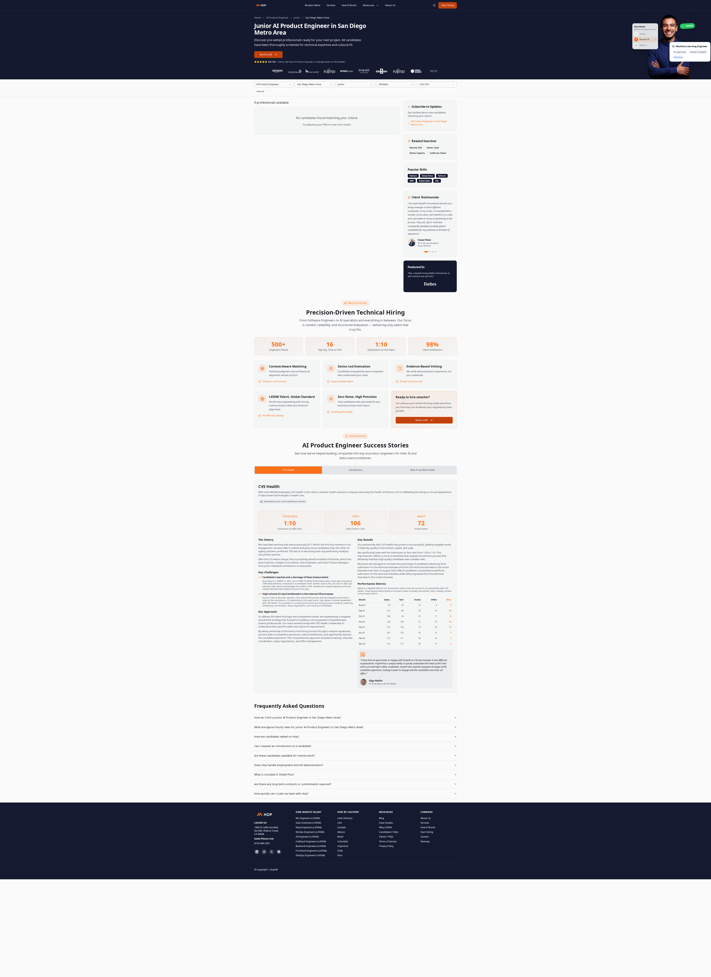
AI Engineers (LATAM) (307, 836)
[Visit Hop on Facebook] (279, 852)
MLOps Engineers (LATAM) (310, 832)
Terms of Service (388, 841)
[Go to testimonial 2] (430, 251)
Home (257, 17)
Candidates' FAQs (388, 832)
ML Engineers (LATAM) (308, 818)
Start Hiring (447, 5)
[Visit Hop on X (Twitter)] (271, 852)
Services (331, 5)
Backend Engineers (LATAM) (311, 846)
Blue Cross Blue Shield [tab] (422, 469)
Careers (424, 836)
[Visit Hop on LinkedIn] (257, 852)
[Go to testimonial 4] (435, 251)
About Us (390, 5)
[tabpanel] (355, 586)
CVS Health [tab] (288, 469)
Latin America (344, 818)
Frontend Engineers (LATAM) (311, 850)
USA (339, 822)
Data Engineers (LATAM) (309, 827)
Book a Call (266, 54)
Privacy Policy (386, 846)
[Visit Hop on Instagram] (264, 852)
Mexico (341, 832)
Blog (381, 818)
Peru (340, 855)
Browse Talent (312, 5)
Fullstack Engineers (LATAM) (311, 841)
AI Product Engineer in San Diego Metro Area (429, 123)
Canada (341, 827)
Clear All (260, 91)
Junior (296, 17)
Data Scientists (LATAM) (308, 822)
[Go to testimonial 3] (432, 251)
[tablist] (355, 470)
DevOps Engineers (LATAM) (310, 855)
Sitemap (425, 841)
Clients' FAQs (386, 836)
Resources (368, 5)
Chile (340, 850)
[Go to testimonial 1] (426, 251)
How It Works (349, 5)
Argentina (342, 846)
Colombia (342, 841)
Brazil (340, 836)
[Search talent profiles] (434, 5)
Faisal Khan (424, 239)
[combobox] (274, 84)
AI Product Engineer (277, 17)
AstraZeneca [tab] (355, 469)
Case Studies (386, 822)
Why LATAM (385, 827)
